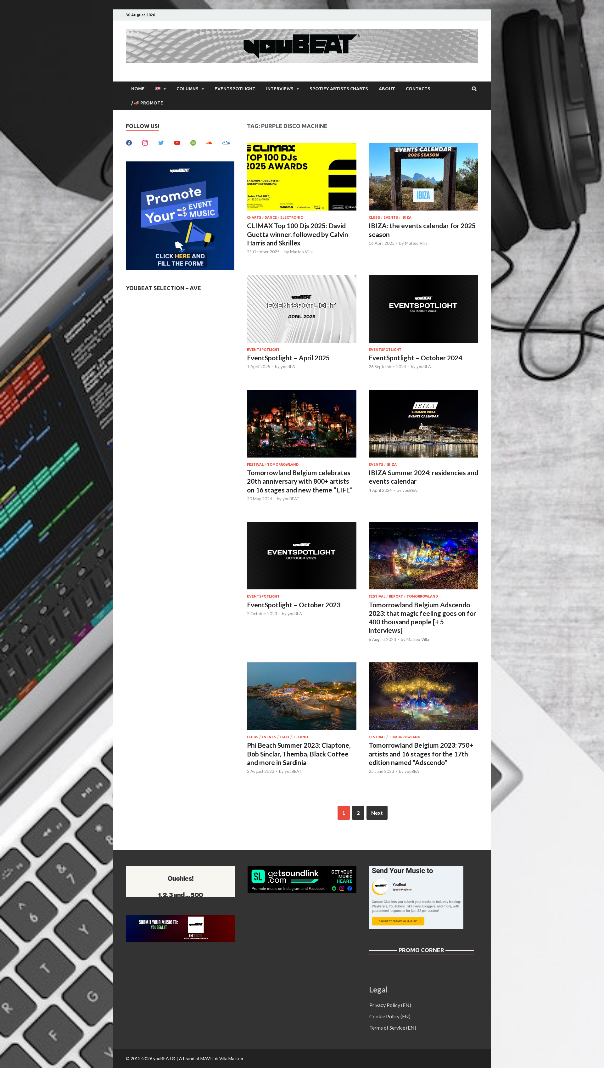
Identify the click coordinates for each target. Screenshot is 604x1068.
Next (377, 813)
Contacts (418, 88)
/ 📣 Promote (147, 102)
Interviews (280, 88)
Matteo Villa (301, 251)
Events (390, 217)
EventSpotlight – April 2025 (288, 358)
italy (284, 737)
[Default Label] (177, 142)
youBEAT (289, 366)
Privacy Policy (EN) (390, 1005)
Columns (187, 88)
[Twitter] (161, 142)
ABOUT (387, 88)
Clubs (374, 217)
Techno (300, 737)
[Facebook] (129, 142)
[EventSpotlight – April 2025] (301, 310)
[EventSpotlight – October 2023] (301, 556)
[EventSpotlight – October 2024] (423, 310)
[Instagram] (145, 142)
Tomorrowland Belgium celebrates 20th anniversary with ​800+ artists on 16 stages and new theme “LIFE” (300, 481)
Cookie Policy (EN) (390, 1016)
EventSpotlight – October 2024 (415, 358)
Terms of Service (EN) (392, 1028)
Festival (255, 464)
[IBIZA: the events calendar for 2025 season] (423, 177)
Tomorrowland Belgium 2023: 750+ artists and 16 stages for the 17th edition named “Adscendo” (421, 753)
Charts (254, 217)
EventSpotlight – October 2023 (293, 605)
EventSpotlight (235, 88)
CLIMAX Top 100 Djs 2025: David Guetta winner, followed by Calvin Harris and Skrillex (297, 234)
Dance (271, 217)
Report (396, 596)
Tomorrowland (283, 464)
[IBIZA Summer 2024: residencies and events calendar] (423, 424)
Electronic (291, 217)
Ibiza (406, 217)
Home (138, 88)
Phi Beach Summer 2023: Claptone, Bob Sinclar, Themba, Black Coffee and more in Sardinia (298, 753)
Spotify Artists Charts (339, 88)
